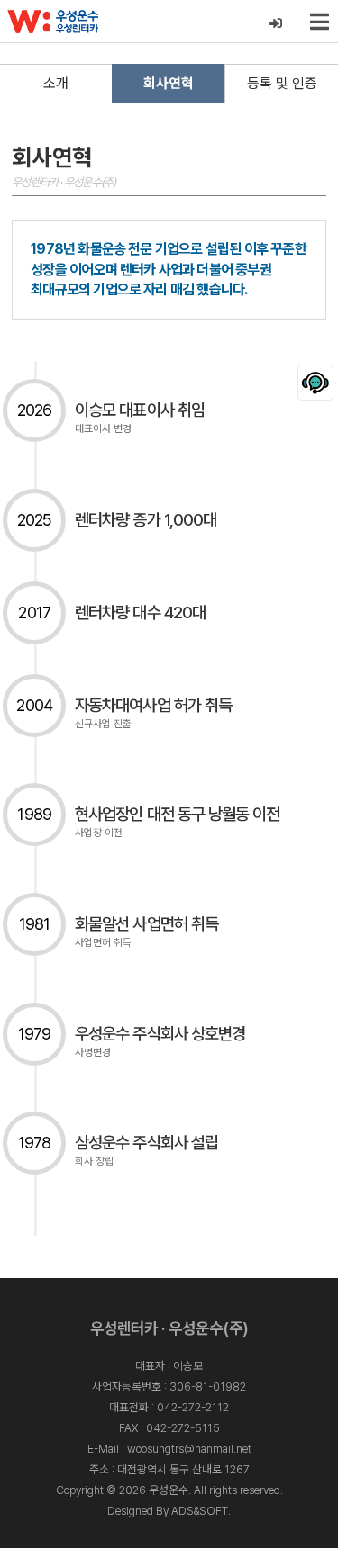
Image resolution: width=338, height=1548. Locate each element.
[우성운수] (52, 21)
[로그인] (276, 23)
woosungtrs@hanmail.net (189, 1448)
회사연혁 (168, 83)
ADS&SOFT (199, 1510)
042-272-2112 (193, 1407)
